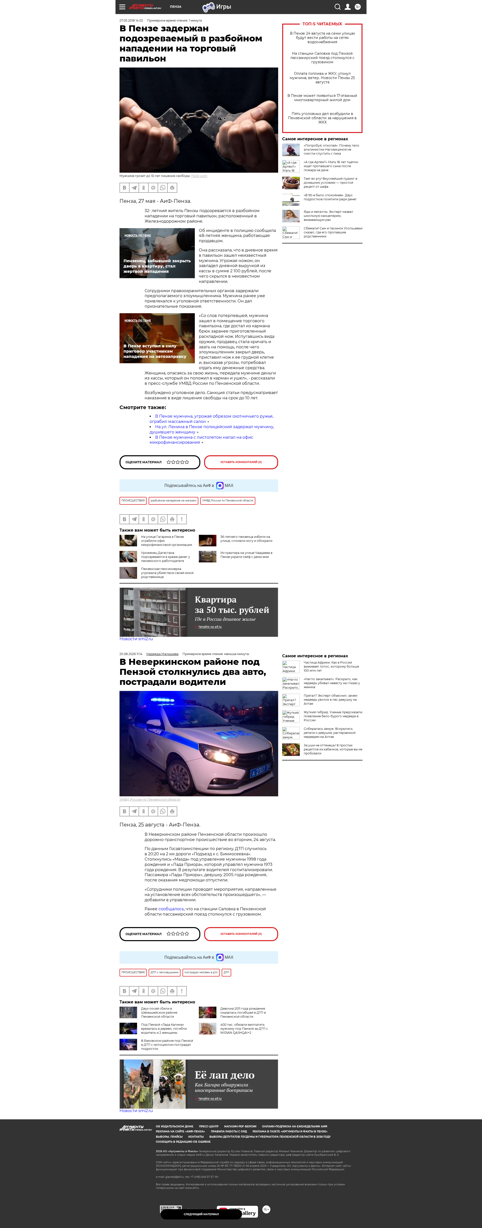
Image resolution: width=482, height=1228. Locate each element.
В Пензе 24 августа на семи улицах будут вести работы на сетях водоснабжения (322, 37)
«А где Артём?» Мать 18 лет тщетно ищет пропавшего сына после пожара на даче (331, 166)
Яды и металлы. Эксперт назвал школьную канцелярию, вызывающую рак (328, 216)
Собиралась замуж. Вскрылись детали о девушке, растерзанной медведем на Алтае (329, 733)
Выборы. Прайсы (169, 1136)
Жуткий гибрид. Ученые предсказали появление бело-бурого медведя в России (333, 716)
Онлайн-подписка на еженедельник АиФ (294, 1126)
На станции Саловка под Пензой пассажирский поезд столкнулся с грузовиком (322, 57)
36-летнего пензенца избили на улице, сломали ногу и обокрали (246, 539)
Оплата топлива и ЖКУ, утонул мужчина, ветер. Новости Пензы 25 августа (322, 78)
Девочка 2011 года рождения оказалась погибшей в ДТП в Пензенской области (243, 1012)
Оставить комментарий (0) (241, 462)
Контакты (196, 1136)
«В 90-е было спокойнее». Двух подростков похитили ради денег (330, 197)
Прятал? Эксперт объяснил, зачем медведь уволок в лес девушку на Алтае (330, 699)
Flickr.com (199, 176)
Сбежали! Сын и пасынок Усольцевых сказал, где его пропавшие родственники (333, 232)
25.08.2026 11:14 (130, 654)
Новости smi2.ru (136, 638)
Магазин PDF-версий (240, 1126)
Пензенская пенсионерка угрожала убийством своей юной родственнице (167, 573)
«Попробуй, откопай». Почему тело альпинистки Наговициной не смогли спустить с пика (331, 149)
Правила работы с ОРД (229, 1131)
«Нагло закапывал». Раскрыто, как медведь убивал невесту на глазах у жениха (332, 683)
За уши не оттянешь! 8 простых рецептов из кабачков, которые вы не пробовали (333, 749)
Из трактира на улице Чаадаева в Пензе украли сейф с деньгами (246, 555)
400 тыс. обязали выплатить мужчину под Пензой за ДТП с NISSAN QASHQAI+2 (244, 1029)
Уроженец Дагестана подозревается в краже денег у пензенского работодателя (165, 557)
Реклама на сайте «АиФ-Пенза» (180, 1131)
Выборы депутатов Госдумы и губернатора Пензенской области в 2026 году (270, 1136)
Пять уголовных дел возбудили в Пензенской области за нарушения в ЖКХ (322, 118)
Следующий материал (201, 1214)
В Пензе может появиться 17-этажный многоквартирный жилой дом (322, 98)
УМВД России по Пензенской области (149, 799)
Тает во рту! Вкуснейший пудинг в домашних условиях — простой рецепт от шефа (330, 182)
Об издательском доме (174, 1126)
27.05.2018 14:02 (131, 20)
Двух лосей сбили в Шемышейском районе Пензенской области (159, 1012)
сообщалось (171, 909)
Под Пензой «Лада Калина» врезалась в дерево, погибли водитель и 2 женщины (164, 1029)
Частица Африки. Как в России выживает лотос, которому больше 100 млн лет (331, 666)
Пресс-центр (208, 1126)
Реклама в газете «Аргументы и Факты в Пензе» (290, 1131)
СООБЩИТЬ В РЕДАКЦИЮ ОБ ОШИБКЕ (183, 1141)
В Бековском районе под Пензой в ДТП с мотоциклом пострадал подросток (167, 1045)
